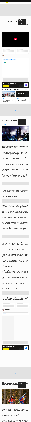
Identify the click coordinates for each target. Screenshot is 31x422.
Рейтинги (10, 2)
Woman (25, 2)
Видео (20, 2)
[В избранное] (14, 98)
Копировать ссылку (25, 24)
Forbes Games (4, 2)
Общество (18, 98)
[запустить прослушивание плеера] (24, 17)
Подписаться (6, 85)
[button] (30, 1)
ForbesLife (4, 98)
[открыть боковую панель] (26, 1)
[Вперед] (30, 51)
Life (22, 2)
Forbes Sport (4, 361)
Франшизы (13, 2)
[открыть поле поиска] (28, 1)
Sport (27, 2)
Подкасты (17, 2)
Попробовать (20, 23)
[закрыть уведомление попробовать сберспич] (24, 20)
